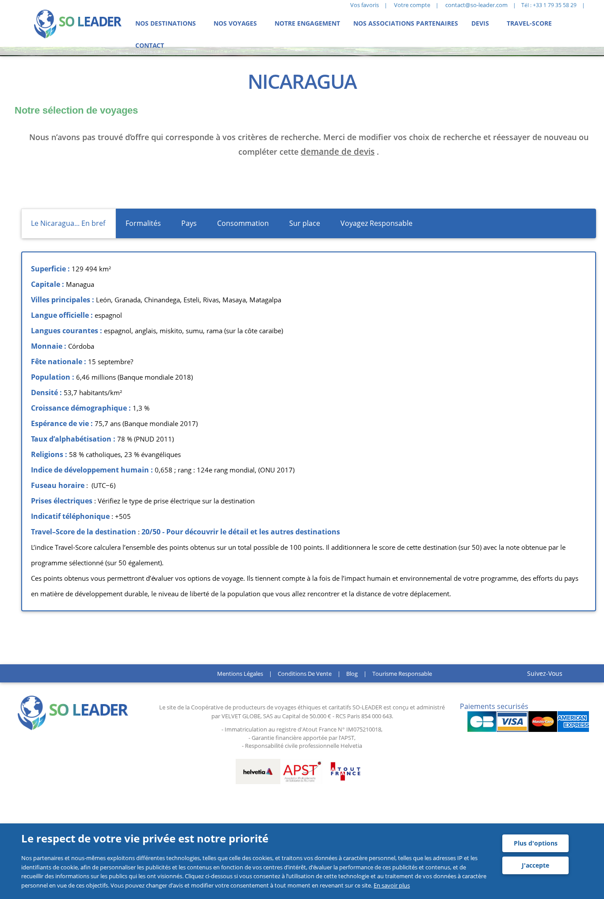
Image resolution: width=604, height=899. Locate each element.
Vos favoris (364, 5)
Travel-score (529, 23)
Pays (189, 223)
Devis (480, 23)
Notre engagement (307, 23)
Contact (149, 45)
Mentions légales (240, 674)
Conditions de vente (305, 674)
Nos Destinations (165, 23)
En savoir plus (392, 885)
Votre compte (412, 5)
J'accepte (535, 865)
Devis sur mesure (43, 183)
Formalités (143, 223)
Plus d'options (536, 843)
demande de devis (338, 151)
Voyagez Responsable (376, 223)
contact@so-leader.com (476, 5)
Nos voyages (235, 23)
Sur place (304, 223)
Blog (352, 674)
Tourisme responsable (402, 674)
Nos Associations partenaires (405, 23)
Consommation (243, 223)
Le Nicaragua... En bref (68, 223)
